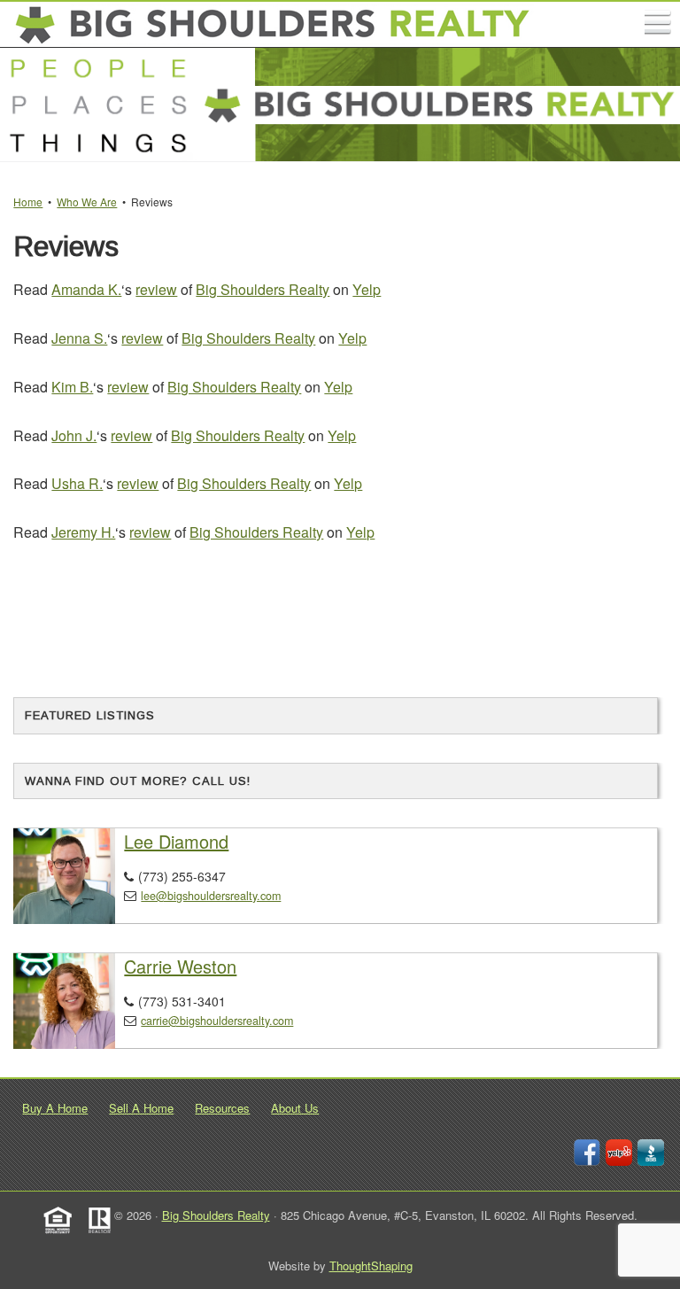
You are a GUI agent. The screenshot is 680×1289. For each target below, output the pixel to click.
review (156, 289)
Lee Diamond (176, 841)
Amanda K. (86, 289)
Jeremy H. (83, 532)
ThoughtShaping (371, 1265)
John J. (74, 435)
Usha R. (77, 483)
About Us (295, 1107)
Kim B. (72, 387)
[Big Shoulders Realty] (273, 24)
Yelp (366, 289)
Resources (222, 1107)
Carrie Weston (180, 966)
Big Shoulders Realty (262, 289)
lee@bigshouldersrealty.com (211, 896)
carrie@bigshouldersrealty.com (217, 1021)
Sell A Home (141, 1107)
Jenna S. (79, 338)
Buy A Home (55, 1107)
